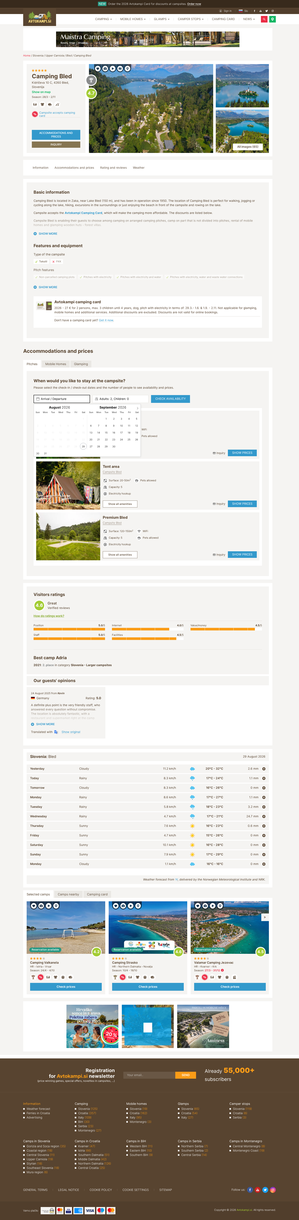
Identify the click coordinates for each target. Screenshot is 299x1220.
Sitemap (165, 1190)
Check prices (66, 986)
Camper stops (239, 1104)
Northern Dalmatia (94, 1163)
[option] (68, 485)
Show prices (242, 452)
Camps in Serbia (190, 1141)
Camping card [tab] (97, 894)
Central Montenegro (249, 1146)
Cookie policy (101, 1190)
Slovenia (38, 55)
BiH (84, 1122)
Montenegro (89, 1130)
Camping (81, 1104)
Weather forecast (38, 1109)
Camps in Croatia (87, 1141)
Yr (176, 879)
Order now (194, 4)
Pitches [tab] (32, 364)
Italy (85, 1117)
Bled (69, 55)
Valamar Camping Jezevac (213, 962)
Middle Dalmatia (92, 1159)
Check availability (170, 398)
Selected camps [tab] (38, 894)
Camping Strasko (125, 962)
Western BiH (141, 1146)
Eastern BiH (141, 1150)
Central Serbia (194, 1155)
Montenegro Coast (249, 1150)
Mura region (37, 1172)
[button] (225, 11)
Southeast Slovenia (43, 1168)
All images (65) (248, 146)
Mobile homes (136, 1104)
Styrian (34, 1163)
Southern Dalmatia (94, 1155)
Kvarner (86, 1146)
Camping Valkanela (44, 962)
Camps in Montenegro (245, 1141)
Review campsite (91, 93)
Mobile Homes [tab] (55, 364)
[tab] (148, 768)
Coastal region (39, 1150)
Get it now (106, 320)
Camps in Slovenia (36, 1141)
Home (26, 55)
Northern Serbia (194, 1146)
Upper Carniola (55, 55)
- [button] (214, 970)
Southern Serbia (194, 1150)
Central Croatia (91, 1168)
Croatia (87, 1113)
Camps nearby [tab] (68, 894)
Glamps (183, 1104)
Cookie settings (136, 1190)
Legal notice (68, 1190)
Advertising (34, 1117)
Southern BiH (141, 1155)
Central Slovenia (41, 1155)
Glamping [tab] (81, 364)
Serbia (85, 1126)
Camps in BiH (136, 1141)
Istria (84, 1150)
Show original (71, 732)
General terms (35, 1190)
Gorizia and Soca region (46, 1146)
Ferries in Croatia (38, 1113)
